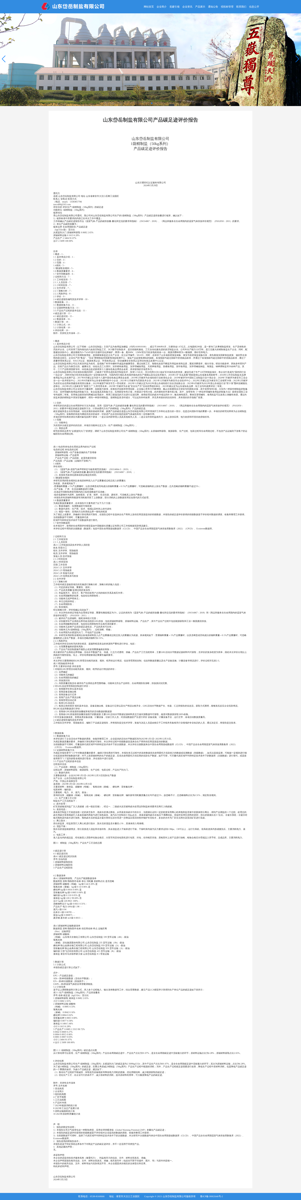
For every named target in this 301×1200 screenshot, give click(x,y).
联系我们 (241, 6)
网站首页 (149, 6)
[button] (297, 59)
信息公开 (254, 6)
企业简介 (162, 6)
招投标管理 (227, 6)
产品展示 (200, 6)
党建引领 (174, 6)
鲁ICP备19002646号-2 (211, 1196)
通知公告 (213, 6)
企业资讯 (187, 6)
